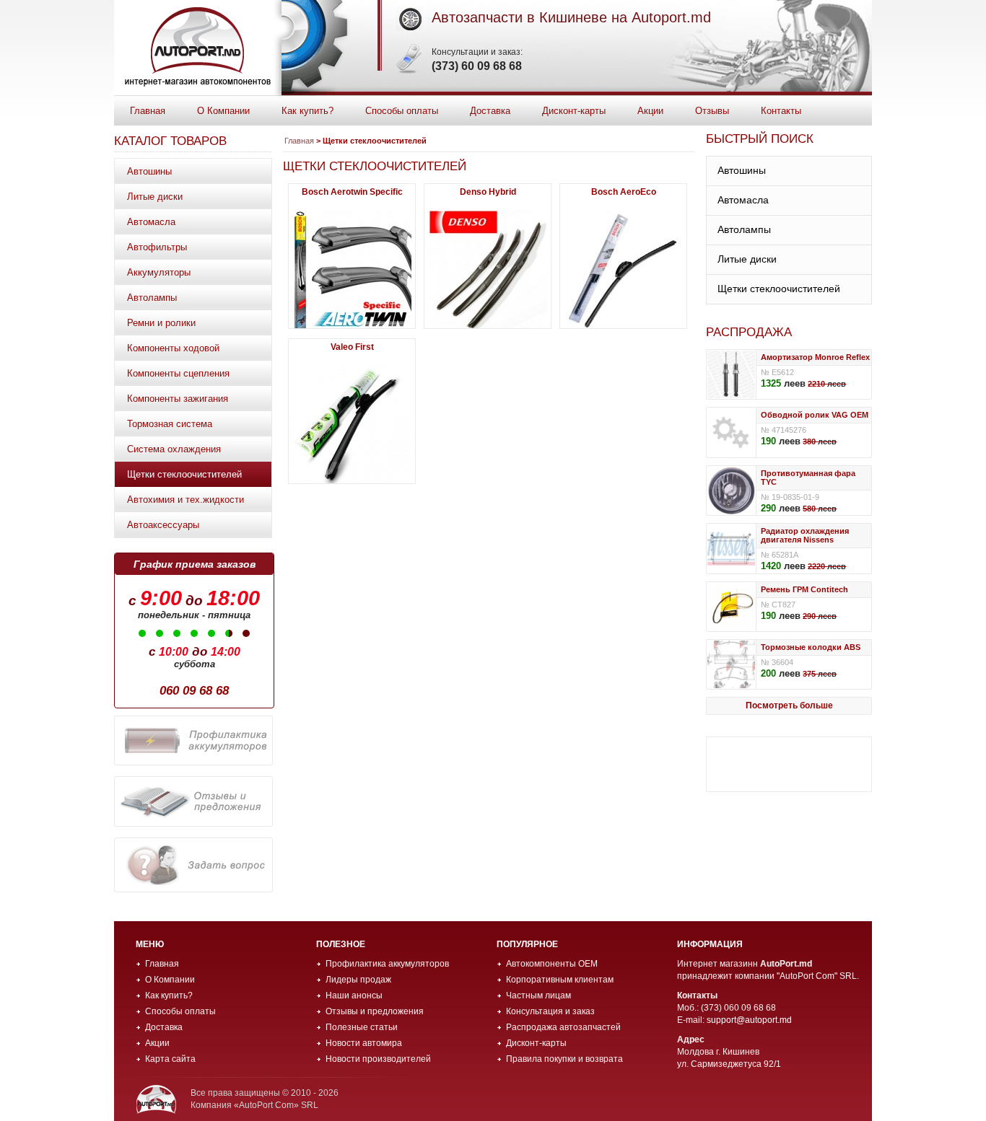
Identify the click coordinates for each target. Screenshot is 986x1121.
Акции (650, 110)
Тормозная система (169, 423)
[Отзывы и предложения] (193, 801)
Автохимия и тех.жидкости (185, 499)
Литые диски (155, 196)
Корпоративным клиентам (560, 980)
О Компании (223, 110)
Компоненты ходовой (173, 348)
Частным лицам (538, 995)
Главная (147, 110)
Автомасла (151, 221)
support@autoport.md (749, 1020)
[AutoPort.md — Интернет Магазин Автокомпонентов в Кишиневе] (197, 47)
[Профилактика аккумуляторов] (193, 740)
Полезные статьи (362, 1027)
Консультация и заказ (550, 1011)
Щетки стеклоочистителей (184, 474)
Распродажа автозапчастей (563, 1027)
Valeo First (352, 347)
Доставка (490, 110)
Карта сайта (170, 1059)
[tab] (789, 171)
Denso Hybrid (488, 192)
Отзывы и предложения (375, 1011)
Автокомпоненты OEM (552, 964)
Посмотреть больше (789, 705)
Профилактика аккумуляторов (387, 964)
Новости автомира (364, 1043)
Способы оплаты (401, 110)
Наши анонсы (354, 995)
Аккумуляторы (159, 272)
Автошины (149, 171)
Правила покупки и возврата (564, 1059)
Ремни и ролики (161, 322)
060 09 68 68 (194, 691)
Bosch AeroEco (623, 192)
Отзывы (712, 110)
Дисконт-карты (574, 110)
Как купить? (307, 110)
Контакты (781, 110)
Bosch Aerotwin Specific (352, 192)
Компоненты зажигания (177, 398)
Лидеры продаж (358, 980)
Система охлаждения (174, 449)
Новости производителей (378, 1059)
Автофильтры (157, 247)
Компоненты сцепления (178, 373)
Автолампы (152, 297)
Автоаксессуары (163, 524)
